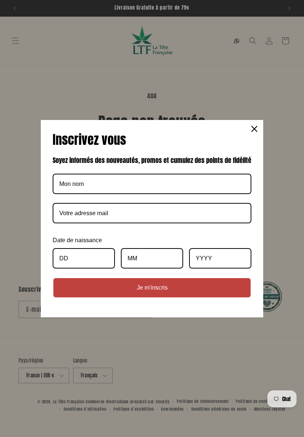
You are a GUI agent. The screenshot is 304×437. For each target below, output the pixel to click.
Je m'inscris (152, 287)
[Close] (254, 129)
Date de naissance (77, 240)
